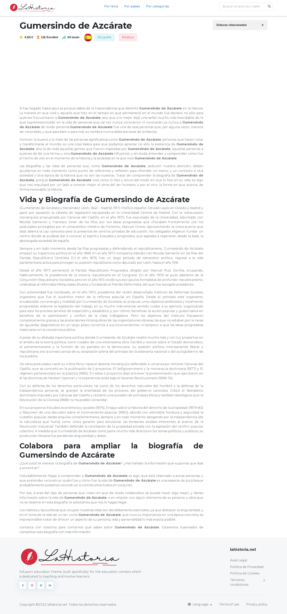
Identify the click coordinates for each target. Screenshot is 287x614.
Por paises (132, 6)
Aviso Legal (238, 560)
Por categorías (157, 6)
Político (128, 37)
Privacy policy (256, 604)
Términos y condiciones (247, 582)
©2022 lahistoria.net (51, 604)
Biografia (104, 37)
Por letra (111, 6)
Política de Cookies (244, 573)
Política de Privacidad (247, 567)
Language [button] (201, 604)
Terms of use (229, 604)
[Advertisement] (114, 74)
